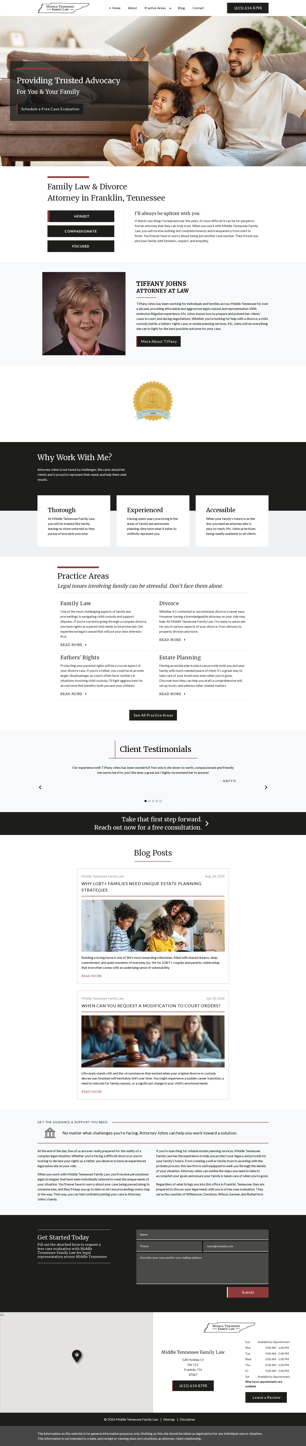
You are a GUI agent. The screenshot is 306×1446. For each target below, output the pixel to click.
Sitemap (169, 1419)
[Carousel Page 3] (153, 801)
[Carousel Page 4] (157, 801)
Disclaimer (187, 1419)
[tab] (80, 216)
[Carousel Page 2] (149, 801)
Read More (91, 976)
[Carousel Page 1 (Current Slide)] (145, 801)
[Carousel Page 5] (160, 801)
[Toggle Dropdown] (170, 8)
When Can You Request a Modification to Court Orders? (150, 1005)
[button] (40, 787)
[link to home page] (63, 7)
